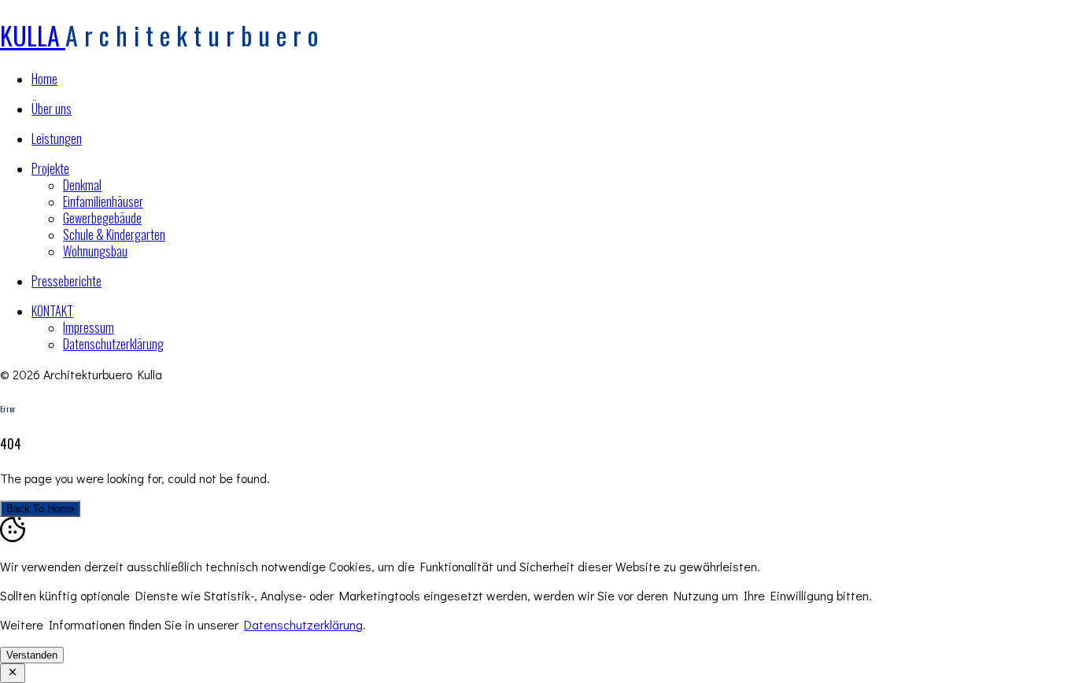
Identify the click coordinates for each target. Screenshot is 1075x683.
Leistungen (56, 138)
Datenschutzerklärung (113, 343)
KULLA (32, 35)
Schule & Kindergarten (114, 234)
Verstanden (31, 655)
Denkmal (82, 184)
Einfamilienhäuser (103, 201)
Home (44, 78)
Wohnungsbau (95, 251)
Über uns (51, 108)
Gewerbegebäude (102, 218)
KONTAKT (52, 310)
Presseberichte (66, 280)
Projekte (50, 168)
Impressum (88, 327)
